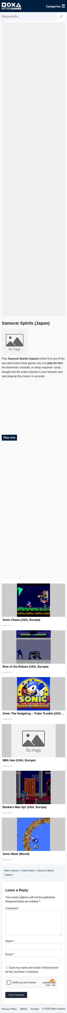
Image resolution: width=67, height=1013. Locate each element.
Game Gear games (24, 363)
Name (9, 941)
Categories (55, 6)
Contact (35, 1008)
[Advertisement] (33, 169)
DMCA (23, 1008)
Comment (12, 908)
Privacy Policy (9, 1008)
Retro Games (11, 870)
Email (9, 954)
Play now (9, 437)
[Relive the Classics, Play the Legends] (11, 6)
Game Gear (28, 870)
